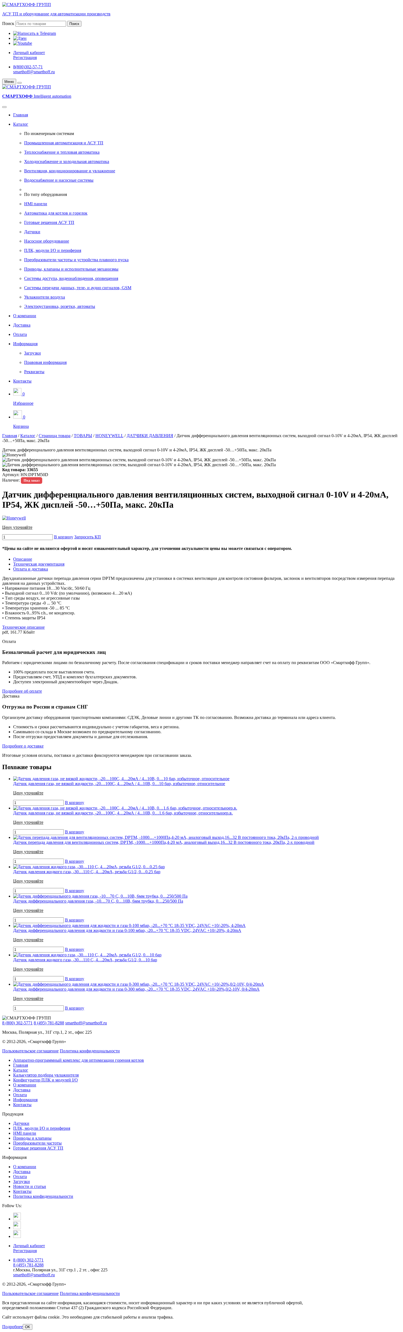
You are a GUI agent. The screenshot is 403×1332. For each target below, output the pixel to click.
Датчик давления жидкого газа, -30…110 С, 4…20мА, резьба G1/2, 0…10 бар (85, 959)
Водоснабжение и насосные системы (58, 180)
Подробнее (12, 1326)
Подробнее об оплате (22, 691)
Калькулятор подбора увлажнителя (46, 1075)
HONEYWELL (109, 435)
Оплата (20, 334)
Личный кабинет (29, 52)
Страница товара (54, 435)
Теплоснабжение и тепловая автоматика (62, 152)
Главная (20, 115)
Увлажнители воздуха (44, 297)
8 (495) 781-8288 (49, 1023)
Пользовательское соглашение (30, 1051)
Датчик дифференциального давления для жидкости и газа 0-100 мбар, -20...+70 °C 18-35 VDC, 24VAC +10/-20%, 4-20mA (127, 930)
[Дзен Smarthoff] (17, 1227)
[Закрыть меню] (19, 83)
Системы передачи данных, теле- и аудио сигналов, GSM (77, 287)
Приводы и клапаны (32, 1138)
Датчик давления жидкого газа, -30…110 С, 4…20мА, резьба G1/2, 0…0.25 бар (86, 871)
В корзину (63, 537)
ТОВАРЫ (83, 435)
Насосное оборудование (46, 241)
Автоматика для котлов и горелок (55, 213)
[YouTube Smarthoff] (17, 1236)
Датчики (32, 231)
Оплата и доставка (30, 569)
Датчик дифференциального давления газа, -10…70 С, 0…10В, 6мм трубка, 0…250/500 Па (98, 901)
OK (27, 1327)
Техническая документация (38, 564)
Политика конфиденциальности (90, 1051)
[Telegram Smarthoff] (17, 1218)
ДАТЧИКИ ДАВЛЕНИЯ (150, 435)
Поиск (8, 23)
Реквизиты (34, 371)
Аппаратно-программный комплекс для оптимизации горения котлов (78, 1060)
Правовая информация (45, 362)
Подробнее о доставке (23, 746)
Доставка (21, 325)
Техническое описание (23, 627)
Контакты (22, 381)
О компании (24, 315)
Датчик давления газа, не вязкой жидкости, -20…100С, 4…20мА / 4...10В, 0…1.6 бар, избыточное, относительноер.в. (123, 813)
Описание (22, 559)
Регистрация (25, 57)
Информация (25, 343)
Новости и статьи (29, 1186)
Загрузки (32, 353)
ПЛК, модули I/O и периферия (52, 250)
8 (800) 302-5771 (17, 1023)
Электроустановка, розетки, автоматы (59, 306)
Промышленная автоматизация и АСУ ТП (63, 142)
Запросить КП (87, 537)
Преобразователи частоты (37, 1143)
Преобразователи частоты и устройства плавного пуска (76, 259)
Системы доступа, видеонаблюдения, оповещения (71, 278)
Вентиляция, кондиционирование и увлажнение (69, 170)
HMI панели (35, 203)
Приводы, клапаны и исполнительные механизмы (71, 269)
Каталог (20, 124)
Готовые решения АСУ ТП (49, 222)
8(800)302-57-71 (28, 66)
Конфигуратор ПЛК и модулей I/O (45, 1080)
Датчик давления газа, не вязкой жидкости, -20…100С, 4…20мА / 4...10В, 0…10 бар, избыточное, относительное (119, 783)
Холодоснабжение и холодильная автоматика (66, 161)
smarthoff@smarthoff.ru (34, 71)
